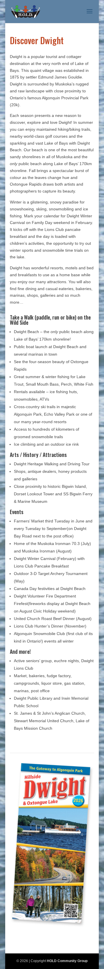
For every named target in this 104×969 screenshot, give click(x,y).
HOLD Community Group (67, 961)
